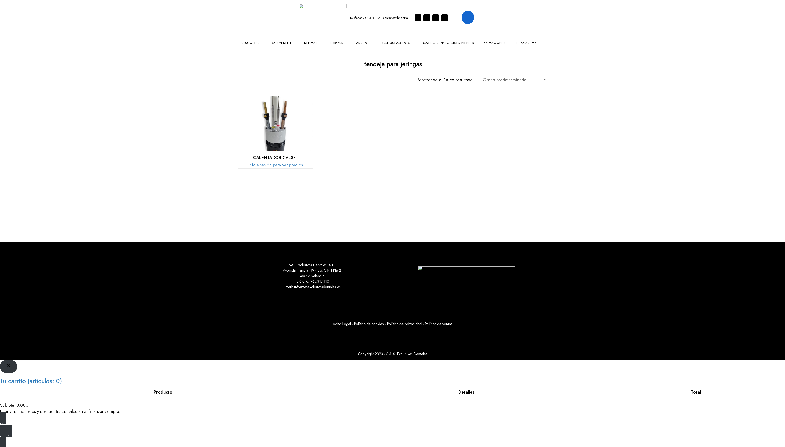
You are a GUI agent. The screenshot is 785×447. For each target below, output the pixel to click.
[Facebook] (426, 17)
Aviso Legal (342, 324)
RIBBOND (337, 43)
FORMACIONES (494, 43)
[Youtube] (444, 17)
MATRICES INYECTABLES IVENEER (448, 43)
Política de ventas (438, 324)
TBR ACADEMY (525, 43)
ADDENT (362, 43)
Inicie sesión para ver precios (275, 165)
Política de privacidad (404, 324)
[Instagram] (418, 17)
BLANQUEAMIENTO (396, 43)
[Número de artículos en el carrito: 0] (468, 17)
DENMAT (310, 43)
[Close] (8, 366)
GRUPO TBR (250, 43)
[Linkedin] (435, 17)
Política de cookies (369, 324)
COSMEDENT (282, 43)
